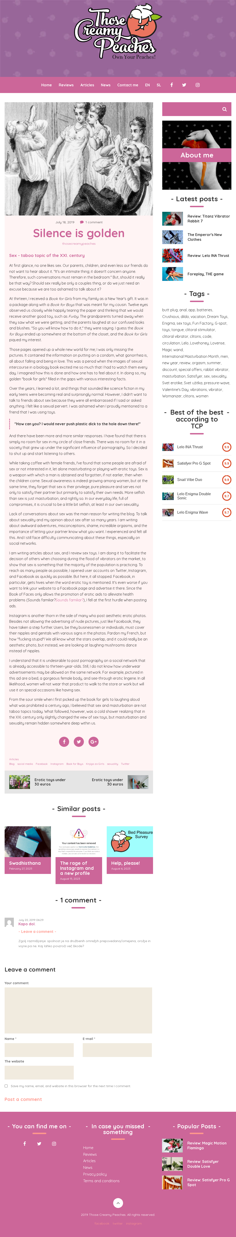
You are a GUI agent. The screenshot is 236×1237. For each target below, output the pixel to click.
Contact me (127, 85)
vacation (198, 316)
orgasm (198, 363)
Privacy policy (95, 1174)
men (224, 356)
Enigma (168, 323)
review (185, 363)
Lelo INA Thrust (190, 447)
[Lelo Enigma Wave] (168, 512)
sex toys (184, 323)
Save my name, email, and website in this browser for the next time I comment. (71, 1086)
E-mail (89, 1039)
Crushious (170, 316)
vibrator (215, 389)
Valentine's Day (175, 389)
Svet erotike (172, 383)
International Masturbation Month (190, 356)
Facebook (42, 763)
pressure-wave (216, 383)
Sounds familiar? (69, 600)
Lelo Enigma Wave (192, 512)
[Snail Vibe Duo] (168, 479)
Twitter (125, 763)
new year (170, 363)
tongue (177, 329)
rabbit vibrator (216, 369)
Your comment (17, 983)
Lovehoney (199, 343)
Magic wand (172, 349)
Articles (87, 85)
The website (14, 1061)
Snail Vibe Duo (189, 480)
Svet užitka (193, 383)
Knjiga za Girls (95, 763)
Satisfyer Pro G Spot (193, 463)
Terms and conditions (101, 1181)
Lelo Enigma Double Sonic (194, 496)
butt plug (170, 310)
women (202, 396)
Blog (12, 763)
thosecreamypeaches (79, 244)
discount (169, 369)
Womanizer (172, 396)
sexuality (112, 763)
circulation (171, 343)
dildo (185, 316)
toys (166, 329)
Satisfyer (194, 376)
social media (25, 763)
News (105, 85)
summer (214, 363)
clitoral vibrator (175, 336)
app (191, 310)
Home (46, 85)
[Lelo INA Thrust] (168, 447)
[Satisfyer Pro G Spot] (168, 463)
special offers (190, 369)
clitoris (195, 336)
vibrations (198, 389)
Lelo (185, 343)
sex (207, 376)
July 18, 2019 (64, 222)
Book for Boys (74, 763)
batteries (204, 310)
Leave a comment (37, 931)
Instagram (57, 763)
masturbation (174, 376)
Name (10, 1039)
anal (183, 310)
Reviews (66, 85)
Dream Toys (217, 316)
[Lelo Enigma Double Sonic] (168, 496)
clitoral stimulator (200, 329)
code (207, 336)
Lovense (217, 343)
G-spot (221, 323)
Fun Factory (202, 323)
